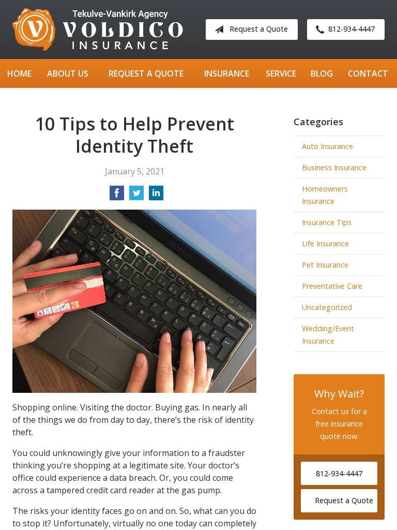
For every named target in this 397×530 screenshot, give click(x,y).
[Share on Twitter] (136, 196)
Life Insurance (325, 243)
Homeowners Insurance (325, 195)
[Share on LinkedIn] (156, 196)
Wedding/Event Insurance (328, 334)
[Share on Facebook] (117, 196)
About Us (67, 73)
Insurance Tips (327, 222)
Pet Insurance (325, 265)
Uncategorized (327, 307)
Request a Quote (259, 29)
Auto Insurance (327, 146)
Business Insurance (334, 167)
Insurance (226, 73)
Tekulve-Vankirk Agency (97, 29)
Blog (322, 73)
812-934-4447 (351, 29)
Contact (368, 73)
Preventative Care (332, 286)
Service (281, 73)
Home (19, 73)
